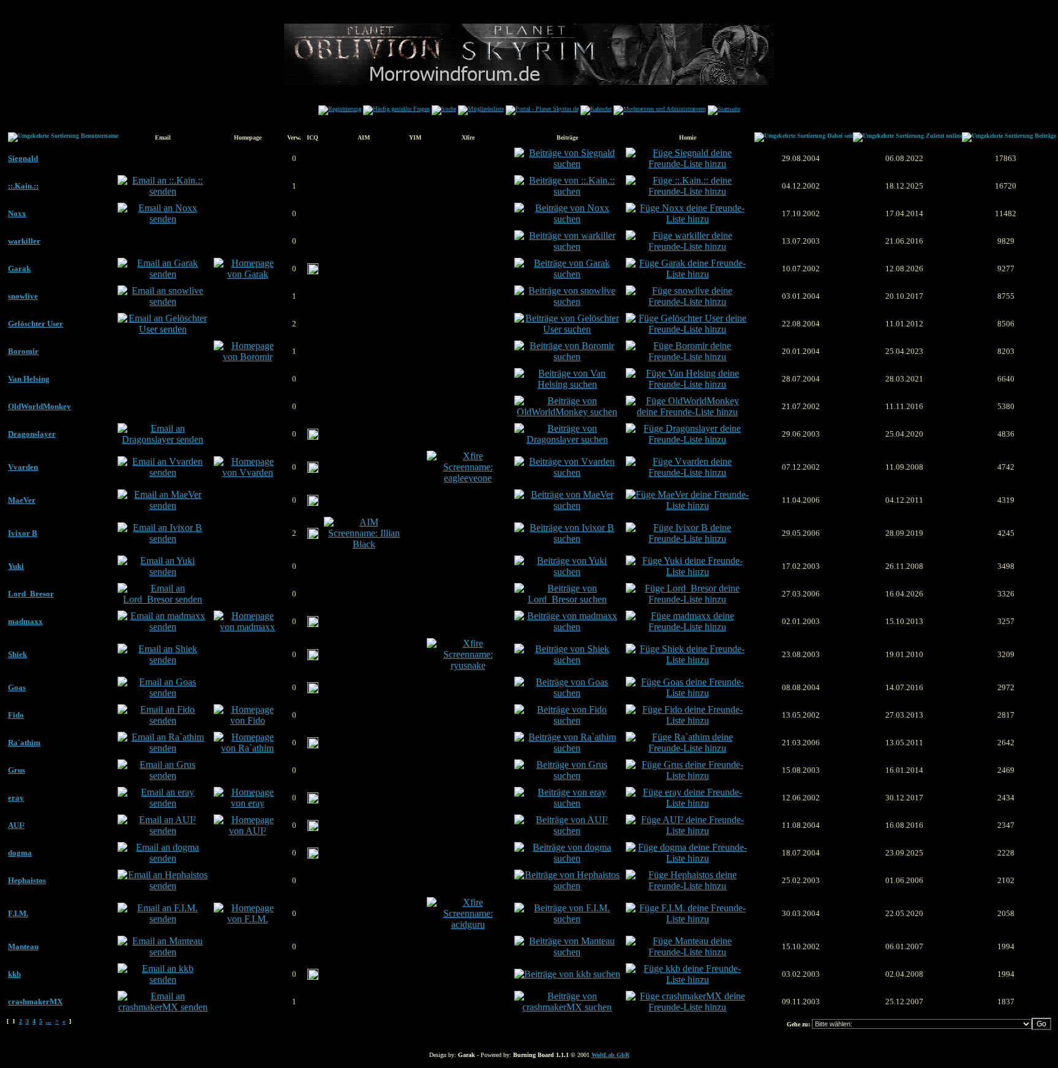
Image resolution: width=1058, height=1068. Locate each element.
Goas (17, 687)
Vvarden (23, 467)
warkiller (24, 241)
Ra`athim (24, 742)
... (48, 1021)
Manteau (23, 946)
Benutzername (99, 135)
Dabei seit (840, 135)
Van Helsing (29, 378)
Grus (16, 770)
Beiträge (1045, 135)
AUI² (16, 825)
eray (16, 797)
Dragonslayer (32, 433)
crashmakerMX (35, 1001)
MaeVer (22, 500)
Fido (16, 715)
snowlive (23, 296)
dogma (20, 852)
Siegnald (23, 158)
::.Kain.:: (23, 185)
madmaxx (25, 621)
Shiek (17, 654)
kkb (14, 974)
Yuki (16, 566)
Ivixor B (22, 533)
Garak (19, 268)
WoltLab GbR (610, 1054)
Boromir (23, 351)
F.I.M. (18, 913)
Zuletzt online (944, 135)
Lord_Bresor (31, 593)
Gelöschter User (35, 323)
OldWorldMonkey (39, 406)
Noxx (17, 213)
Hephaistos (27, 880)
